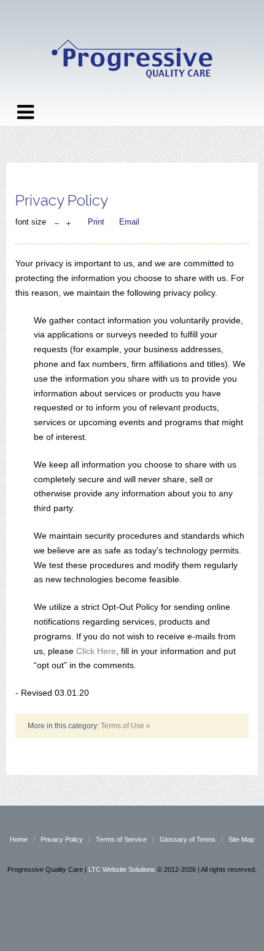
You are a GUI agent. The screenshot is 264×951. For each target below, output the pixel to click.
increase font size (68, 220)
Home (19, 839)
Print (96, 221)
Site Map (241, 839)
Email (129, 221)
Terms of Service (121, 839)
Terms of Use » (125, 726)
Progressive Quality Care (132, 59)
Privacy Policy (62, 839)
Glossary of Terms (187, 839)
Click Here (96, 651)
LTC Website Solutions (121, 869)
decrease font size (56, 220)
